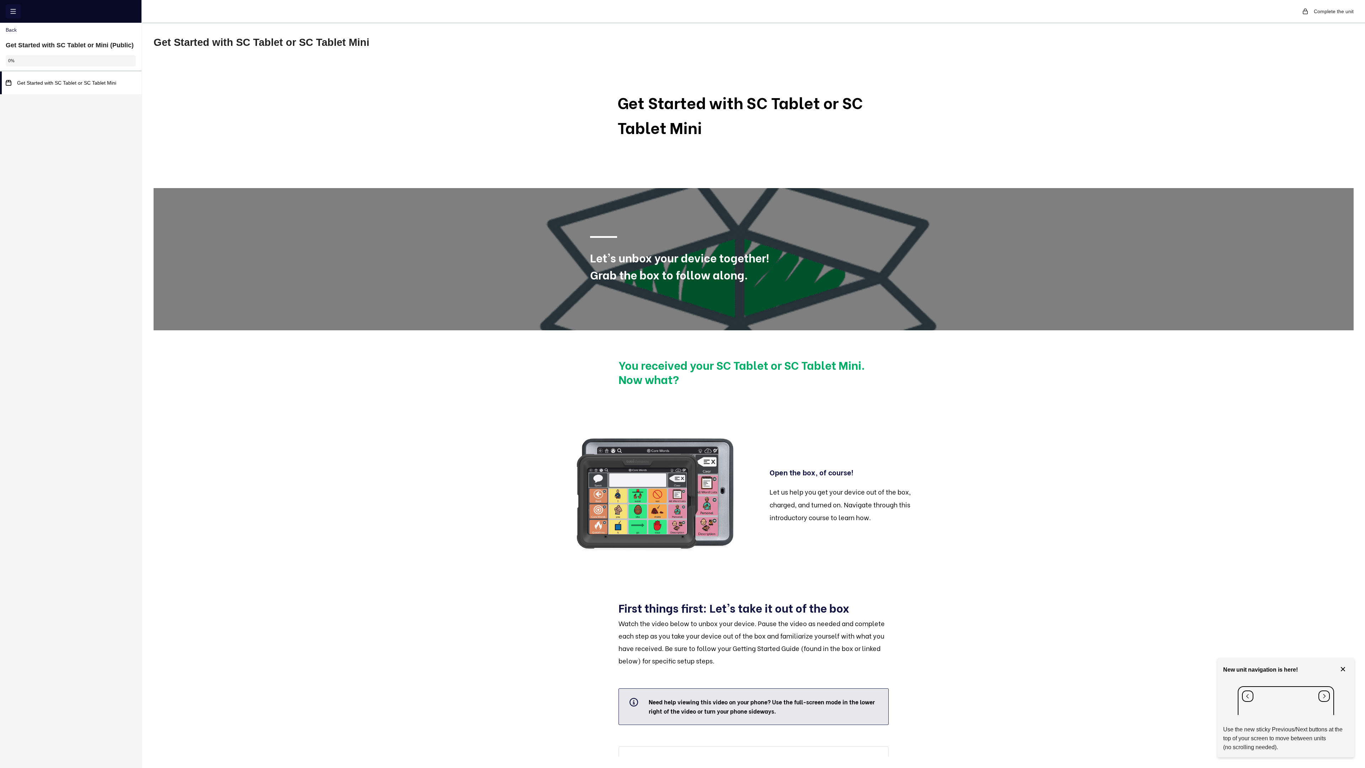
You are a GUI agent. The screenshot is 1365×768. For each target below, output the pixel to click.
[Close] (1343, 669)
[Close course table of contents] (13, 11)
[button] (70, 82)
